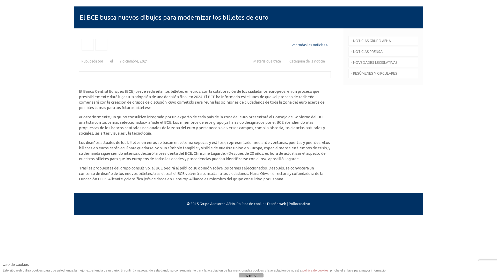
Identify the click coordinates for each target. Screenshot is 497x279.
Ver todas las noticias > (309, 45)
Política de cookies (251, 204)
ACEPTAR (251, 275)
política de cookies (315, 270)
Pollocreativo (299, 204)
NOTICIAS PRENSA (367, 52)
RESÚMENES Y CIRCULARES (374, 73)
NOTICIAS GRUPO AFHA (371, 41)
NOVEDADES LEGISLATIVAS (374, 62)
